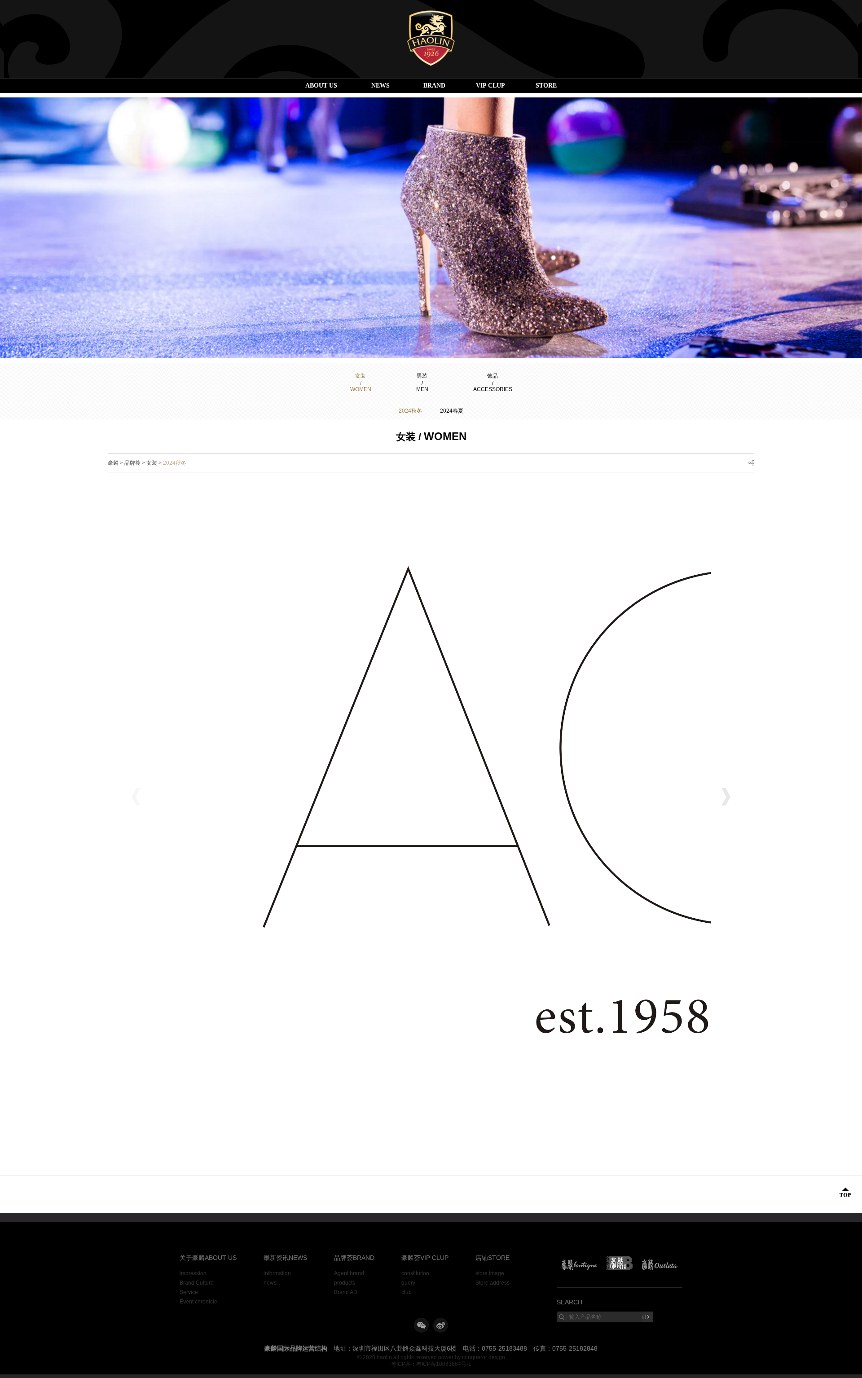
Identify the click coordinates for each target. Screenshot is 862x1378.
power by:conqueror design (471, 1357)
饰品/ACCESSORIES (492, 382)
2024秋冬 (410, 411)
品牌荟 (132, 463)
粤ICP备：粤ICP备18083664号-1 (431, 1364)
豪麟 (113, 463)
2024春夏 (451, 411)
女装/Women (360, 382)
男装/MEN (422, 382)
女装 (151, 463)
